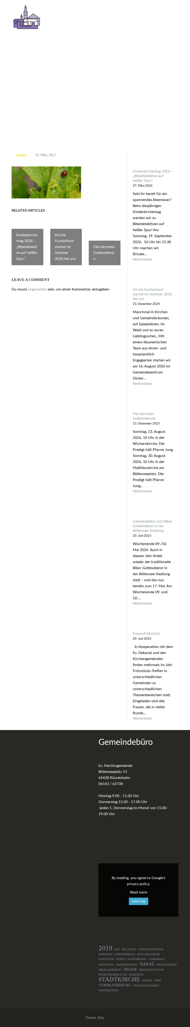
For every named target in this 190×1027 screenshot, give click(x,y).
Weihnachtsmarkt (146, 985)
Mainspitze (106, 964)
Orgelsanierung (110, 970)
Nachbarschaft (127, 964)
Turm (157, 980)
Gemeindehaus (124, 954)
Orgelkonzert (166, 964)
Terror (147, 980)
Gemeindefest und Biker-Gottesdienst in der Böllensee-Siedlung (153, 526)
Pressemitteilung (151, 970)
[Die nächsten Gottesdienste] (153, 402)
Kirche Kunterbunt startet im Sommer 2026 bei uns (152, 294)
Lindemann (157, 959)
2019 (105, 948)
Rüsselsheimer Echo (112, 974)
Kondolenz (106, 959)
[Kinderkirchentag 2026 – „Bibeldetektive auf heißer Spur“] (153, 160)
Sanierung (136, 974)
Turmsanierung (114, 985)
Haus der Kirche (148, 954)
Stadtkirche (119, 979)
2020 (117, 949)
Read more (138, 892)
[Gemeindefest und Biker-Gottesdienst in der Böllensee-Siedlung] (153, 510)
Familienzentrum (150, 949)
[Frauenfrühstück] (153, 622)
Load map (139, 901)
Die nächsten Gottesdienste (144, 416)
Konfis (121, 959)
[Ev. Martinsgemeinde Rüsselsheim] (26, 17)
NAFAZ (147, 964)
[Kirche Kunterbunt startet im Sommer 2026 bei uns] (153, 278)
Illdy (101, 1018)
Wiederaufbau (108, 990)
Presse (130, 969)
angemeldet (37, 289)
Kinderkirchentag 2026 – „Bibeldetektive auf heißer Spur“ (153, 175)
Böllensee (129, 949)
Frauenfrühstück (146, 633)
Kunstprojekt (137, 959)
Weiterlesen (153, 259)
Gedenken (105, 954)
